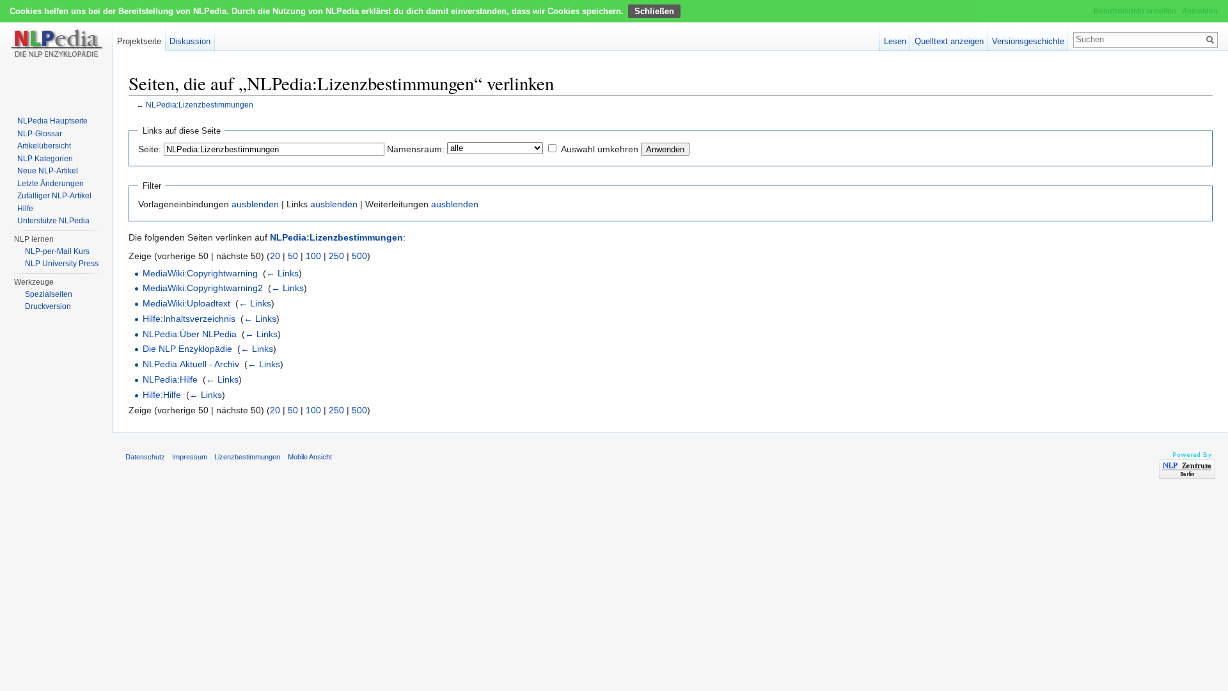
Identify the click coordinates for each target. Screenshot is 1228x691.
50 (293, 256)
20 (275, 256)
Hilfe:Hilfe (162, 395)
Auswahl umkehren (599, 149)
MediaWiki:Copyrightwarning (200, 273)
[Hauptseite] (56, 51)
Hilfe (25, 208)
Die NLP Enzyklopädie (187, 349)
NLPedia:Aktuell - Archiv (191, 364)
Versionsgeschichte (1028, 41)
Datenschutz (145, 457)
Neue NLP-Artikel (47, 170)
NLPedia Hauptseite (52, 120)
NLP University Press (61, 263)
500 (359, 256)
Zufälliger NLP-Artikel (54, 195)
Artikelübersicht (44, 145)
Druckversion (48, 306)
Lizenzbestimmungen (247, 457)
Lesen (895, 41)
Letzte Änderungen (50, 183)
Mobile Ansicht (310, 457)
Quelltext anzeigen (949, 41)
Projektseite (139, 41)
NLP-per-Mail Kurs (57, 251)
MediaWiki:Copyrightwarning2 (203, 288)
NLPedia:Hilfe (170, 379)
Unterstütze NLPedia (53, 220)
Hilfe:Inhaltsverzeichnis (189, 319)
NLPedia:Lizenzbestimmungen (199, 104)
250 (336, 256)
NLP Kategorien (45, 158)
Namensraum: (416, 149)
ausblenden (255, 204)
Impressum (189, 457)
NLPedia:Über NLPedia (190, 334)
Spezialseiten (48, 294)
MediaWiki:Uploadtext (186, 303)
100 (313, 256)
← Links (282, 273)
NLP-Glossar (39, 133)
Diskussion (189, 41)
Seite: (149, 149)
